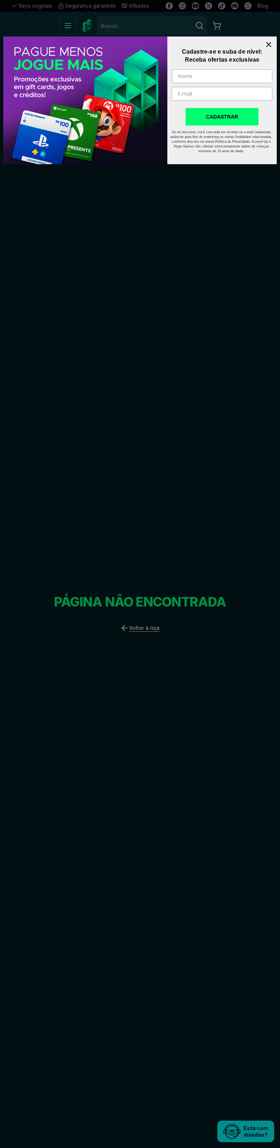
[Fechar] (268, 44)
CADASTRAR (222, 117)
